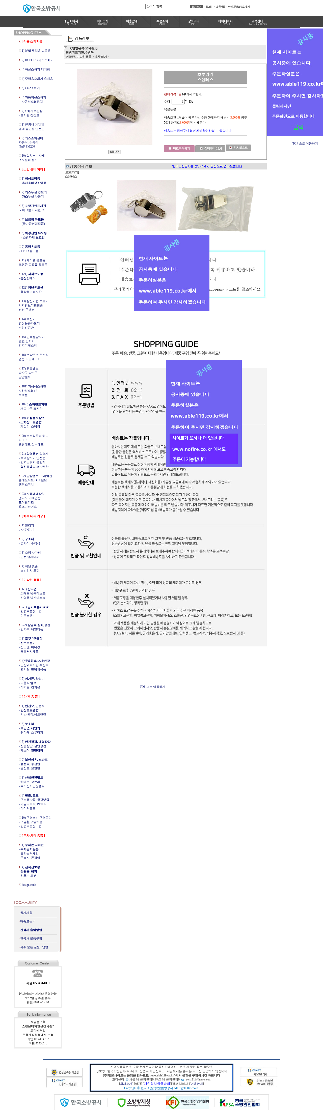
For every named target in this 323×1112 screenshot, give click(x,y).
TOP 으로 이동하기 (152, 687)
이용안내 (197, 1084)
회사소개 (126, 1084)
